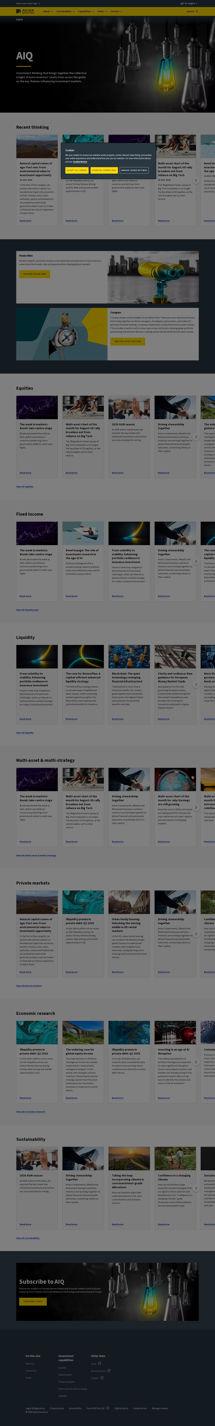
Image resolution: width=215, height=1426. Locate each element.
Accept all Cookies (77, 170)
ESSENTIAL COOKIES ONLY (104, 170)
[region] (108, 161)
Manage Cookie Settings (134, 170)
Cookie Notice (80, 161)
